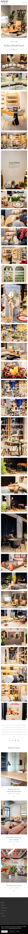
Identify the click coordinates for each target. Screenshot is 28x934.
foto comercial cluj (6, 725)
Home (2, 902)
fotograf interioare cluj (18, 732)
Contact (3, 916)
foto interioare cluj (13, 729)
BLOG (2, 913)
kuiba (6, 734)
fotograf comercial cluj (10, 727)
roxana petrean (16, 734)
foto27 (21, 734)
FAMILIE (3, 910)
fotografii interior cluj (8, 732)
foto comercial (18, 725)
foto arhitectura (19, 727)
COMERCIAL (14, 49)
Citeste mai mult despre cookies (15, 928)
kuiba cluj (10, 734)
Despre (3, 905)
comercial (12, 725)
